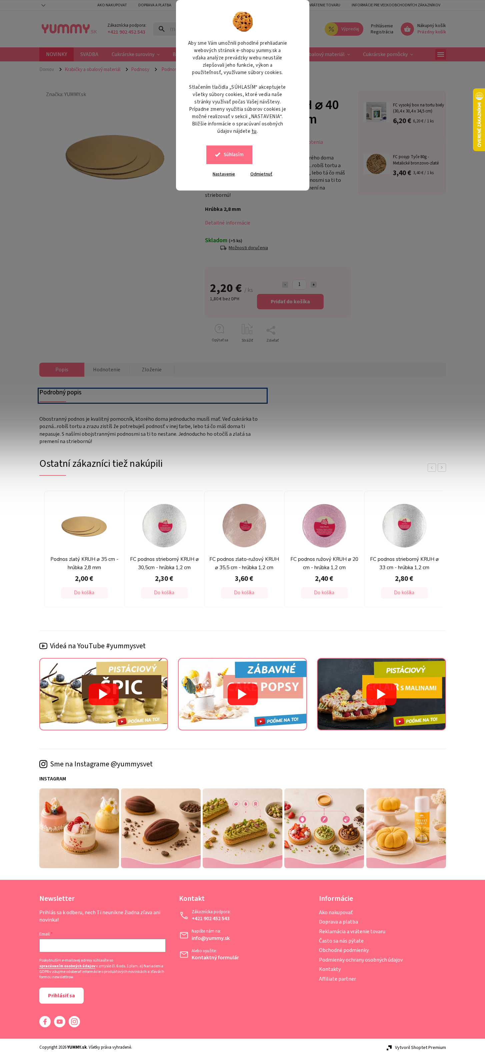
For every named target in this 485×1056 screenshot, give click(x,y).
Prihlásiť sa (61, 995)
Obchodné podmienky (344, 950)
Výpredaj (350, 29)
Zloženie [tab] (152, 369)
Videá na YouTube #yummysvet (98, 646)
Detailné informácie (227, 223)
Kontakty (330, 969)
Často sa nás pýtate (341, 941)
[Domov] (49, 69)
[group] (83, 551)
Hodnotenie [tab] (106, 369)
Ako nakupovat (112, 5)
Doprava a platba (154, 5)
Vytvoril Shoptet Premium (420, 1047)
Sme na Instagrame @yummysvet (101, 764)
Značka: (66, 94)
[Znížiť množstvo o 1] (285, 285)
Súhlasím (234, 154)
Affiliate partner (337, 979)
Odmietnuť (261, 174)
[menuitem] (56, 54)
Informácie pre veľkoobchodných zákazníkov (396, 5)
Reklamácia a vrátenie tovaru (312, 5)
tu (254, 131)
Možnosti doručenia (248, 248)
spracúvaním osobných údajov (67, 966)
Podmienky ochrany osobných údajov (361, 960)
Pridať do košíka (290, 301)
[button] (84, 593)
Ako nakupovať (336, 912)
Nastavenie (224, 174)
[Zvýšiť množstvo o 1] (314, 285)
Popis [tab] (61, 369)
